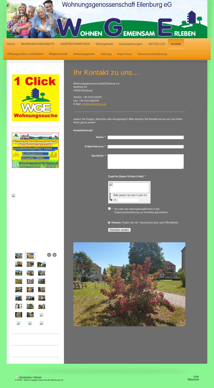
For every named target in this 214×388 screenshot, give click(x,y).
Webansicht (193, 379)
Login (196, 376)
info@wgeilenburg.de (94, 104)
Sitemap (38, 377)
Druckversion (25, 377)
